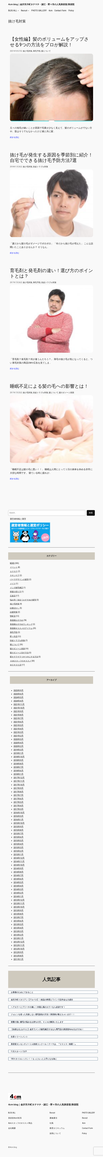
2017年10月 (19, 784)
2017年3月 (18, 809)
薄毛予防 (37, 51)
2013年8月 (18, 914)
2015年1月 (18, 854)
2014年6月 (18, 879)
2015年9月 (18, 826)
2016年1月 (18, 819)
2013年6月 (18, 921)
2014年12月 (19, 858)
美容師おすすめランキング (21, 624)
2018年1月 (18, 774)
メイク (13, 584)
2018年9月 (18, 760)
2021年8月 (18, 714)
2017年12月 (19, 777)
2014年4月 (18, 886)
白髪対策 (13, 612)
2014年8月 (18, 872)
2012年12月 (19, 941)
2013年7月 (18, 917)
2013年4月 (18, 928)
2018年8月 (18, 763)
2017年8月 (18, 791)
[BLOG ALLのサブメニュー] (18, 10)
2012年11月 (19, 945)
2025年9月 (18, 690)
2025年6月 (18, 694)
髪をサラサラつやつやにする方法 (24, 657)
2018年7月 (18, 767)
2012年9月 (18, 952)
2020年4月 (18, 742)
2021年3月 (18, 732)
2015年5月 (18, 840)
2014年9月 (18, 868)
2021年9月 (18, 711)
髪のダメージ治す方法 (19, 653)
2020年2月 (18, 746)
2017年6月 (18, 798)
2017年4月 (18, 805)
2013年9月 (18, 910)
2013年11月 (19, 903)
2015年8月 (18, 830)
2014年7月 (18, 875)
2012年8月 (18, 955)
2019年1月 (18, 753)
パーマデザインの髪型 (19, 579)
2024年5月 (18, 697)
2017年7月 (18, 795)
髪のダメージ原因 (66, 392)
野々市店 (13, 636)
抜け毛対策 (27, 51)
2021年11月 (19, 704)
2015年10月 (19, 823)
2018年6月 (18, 770)
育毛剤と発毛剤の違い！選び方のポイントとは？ (51, 273)
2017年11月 (19, 781)
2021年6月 (18, 721)
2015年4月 (18, 844)
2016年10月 (19, 812)
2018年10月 (19, 756)
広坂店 (13, 596)
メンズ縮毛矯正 (16, 588)
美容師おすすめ (16, 620)
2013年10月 (19, 907)
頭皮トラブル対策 (40, 167)
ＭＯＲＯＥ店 (15, 665)
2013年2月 (18, 934)
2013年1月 (18, 938)
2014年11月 (19, 861)
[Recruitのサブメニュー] (28, 10)
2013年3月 (18, 931)
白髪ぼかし (14, 608)
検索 (91, 513)
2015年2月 (18, 851)
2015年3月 (18, 847)
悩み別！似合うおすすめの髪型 (23, 600)
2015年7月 (18, 833)
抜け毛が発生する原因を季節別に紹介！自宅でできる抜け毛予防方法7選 (51, 157)
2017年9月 (18, 788)
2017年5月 (18, 802)
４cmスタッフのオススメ (20, 661)
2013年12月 (19, 900)
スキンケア (14, 575)
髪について (46, 51)
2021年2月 (18, 735)
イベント (13, 567)
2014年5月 (18, 882)
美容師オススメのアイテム (21, 628)
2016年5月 (18, 816)
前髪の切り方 (15, 592)
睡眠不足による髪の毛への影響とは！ (49, 386)
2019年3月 (18, 749)
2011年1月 (18, 959)
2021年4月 (18, 728)
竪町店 (13, 616)
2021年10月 (19, 707)
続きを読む (14, 137)
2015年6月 (18, 837)
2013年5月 (18, 924)
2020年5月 (18, 739)
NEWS (12, 563)
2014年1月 (18, 896)
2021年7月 (18, 718)
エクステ (13, 571)
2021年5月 (18, 725)
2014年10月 (19, 865)
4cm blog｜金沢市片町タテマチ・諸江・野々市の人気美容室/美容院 (41, 4)
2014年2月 (18, 892)
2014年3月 (18, 889)
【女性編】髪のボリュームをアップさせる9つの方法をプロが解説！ (49, 41)
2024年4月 (18, 701)
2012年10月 (19, 948)
